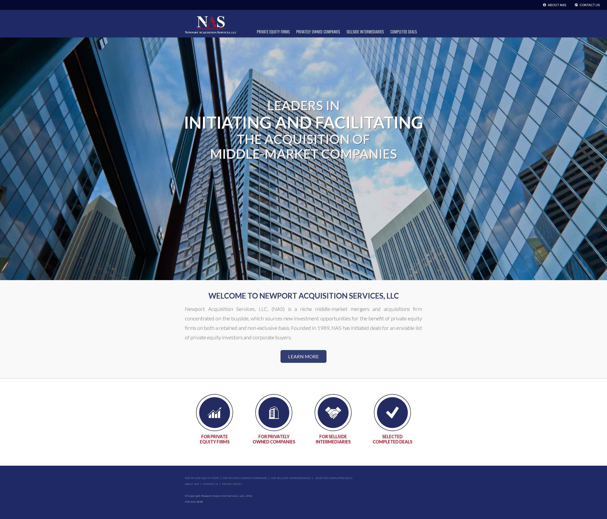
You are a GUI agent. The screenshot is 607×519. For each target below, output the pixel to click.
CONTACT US (210, 484)
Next (604, 162)
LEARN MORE (303, 356)
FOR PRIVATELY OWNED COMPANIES (274, 439)
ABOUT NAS (192, 484)
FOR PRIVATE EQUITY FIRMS (215, 439)
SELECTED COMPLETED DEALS (392, 439)
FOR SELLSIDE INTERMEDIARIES (333, 439)
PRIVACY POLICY (232, 484)
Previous (4, 162)
